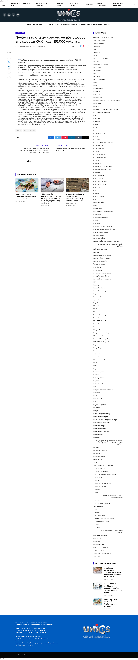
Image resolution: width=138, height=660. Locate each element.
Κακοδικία (96, 324)
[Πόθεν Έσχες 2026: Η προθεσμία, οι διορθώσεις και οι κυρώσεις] (26, 185)
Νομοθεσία (96, 381)
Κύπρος (95, 351)
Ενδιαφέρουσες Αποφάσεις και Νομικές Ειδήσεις (110, 245)
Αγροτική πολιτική (99, 40)
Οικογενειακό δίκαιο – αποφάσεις (103, 390)
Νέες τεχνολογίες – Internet (101, 378)
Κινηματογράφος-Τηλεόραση (102, 333)
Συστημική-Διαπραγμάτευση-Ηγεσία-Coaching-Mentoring (111, 496)
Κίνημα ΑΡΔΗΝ (98, 330)
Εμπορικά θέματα (60, 5)
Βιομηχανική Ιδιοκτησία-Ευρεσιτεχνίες (105, 109)
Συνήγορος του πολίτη (100, 486)
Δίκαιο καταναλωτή (99, 175)
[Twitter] (9, 62)
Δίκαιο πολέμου (98, 178)
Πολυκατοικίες (98, 435)
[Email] (9, 76)
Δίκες (95, 190)
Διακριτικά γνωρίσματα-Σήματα (103, 142)
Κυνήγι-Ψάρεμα (98, 348)
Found (2, 659)
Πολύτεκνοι (97, 438)
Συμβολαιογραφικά (99, 468)
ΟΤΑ (94, 402)
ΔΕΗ (94, 130)
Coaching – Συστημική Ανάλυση (103, 37)
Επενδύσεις (97, 267)
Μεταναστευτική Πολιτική (101, 360)
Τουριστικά (96, 512)
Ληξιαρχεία (97, 354)
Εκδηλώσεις (97, 214)
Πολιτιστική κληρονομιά (101, 432)
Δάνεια (95, 124)
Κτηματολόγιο (97, 345)
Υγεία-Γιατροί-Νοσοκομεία (101, 521)
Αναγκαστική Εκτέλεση (100, 58)
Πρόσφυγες (96, 447)
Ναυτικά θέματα (98, 372)
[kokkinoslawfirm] (69, 15)
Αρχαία (95, 82)
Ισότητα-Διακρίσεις (99, 315)
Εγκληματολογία (98, 202)
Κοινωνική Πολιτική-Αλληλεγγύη (103, 339)
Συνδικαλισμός (98, 477)
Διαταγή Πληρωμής (99, 154)
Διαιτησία (96, 139)
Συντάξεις (96, 492)
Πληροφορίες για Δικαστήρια (102, 414)
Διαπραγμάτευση (98, 148)
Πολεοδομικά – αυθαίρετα (101, 423)
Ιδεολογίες (96, 306)
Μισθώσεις (96, 363)
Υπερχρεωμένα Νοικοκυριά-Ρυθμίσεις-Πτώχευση (110, 531)
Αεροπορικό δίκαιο (99, 43)
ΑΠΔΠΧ (95, 73)
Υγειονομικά (97, 524)
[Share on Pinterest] (83, 46)
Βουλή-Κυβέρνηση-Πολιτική (102, 112)
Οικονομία (96, 393)
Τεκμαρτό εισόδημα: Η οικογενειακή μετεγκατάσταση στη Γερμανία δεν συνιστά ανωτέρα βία (75, 198)
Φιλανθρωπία (97, 538)
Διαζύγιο (96, 136)
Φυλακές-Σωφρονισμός (100, 547)
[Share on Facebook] (77, 46)
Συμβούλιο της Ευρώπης (101, 471)
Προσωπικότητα (98, 453)
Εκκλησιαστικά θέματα (100, 217)
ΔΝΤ (94, 199)
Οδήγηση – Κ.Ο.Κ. (98, 384)
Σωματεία (96, 500)
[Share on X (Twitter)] (80, 46)
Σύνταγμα (96, 489)
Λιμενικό (96, 357)
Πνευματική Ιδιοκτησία (100, 417)
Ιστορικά (96, 318)
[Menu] (4, 4)
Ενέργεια (96, 252)
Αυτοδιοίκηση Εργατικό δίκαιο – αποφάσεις (106, 100)
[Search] (134, 5)
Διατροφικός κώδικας (99, 157)
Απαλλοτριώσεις (98, 70)
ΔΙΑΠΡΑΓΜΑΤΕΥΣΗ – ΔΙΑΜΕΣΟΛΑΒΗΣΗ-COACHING (62, 25)
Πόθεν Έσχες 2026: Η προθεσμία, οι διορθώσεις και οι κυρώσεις (26, 196)
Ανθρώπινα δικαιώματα (100, 64)
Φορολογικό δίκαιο (30, 130)
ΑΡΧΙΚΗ (28, 25)
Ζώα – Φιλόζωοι (98, 297)
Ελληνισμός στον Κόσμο (100, 232)
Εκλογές (95, 220)
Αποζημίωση (89, 5)
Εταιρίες (96, 285)
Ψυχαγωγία (97, 556)
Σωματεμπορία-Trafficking (101, 503)
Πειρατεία (96, 408)
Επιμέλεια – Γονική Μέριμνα (102, 273)
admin (23, 46)
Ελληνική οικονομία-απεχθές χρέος (104, 229)
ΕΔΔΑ (95, 205)
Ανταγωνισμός (98, 67)
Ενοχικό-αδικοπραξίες (101, 5)
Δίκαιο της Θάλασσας (100, 181)
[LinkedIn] (9, 66)
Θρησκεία (96, 300)
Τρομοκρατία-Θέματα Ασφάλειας (103, 518)
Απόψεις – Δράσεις (99, 79)
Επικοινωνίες (97, 270)
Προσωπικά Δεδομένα (100, 450)
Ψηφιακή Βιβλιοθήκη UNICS (102, 553)
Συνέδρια (96, 480)
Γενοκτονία (96, 121)
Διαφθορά (96, 160)
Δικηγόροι (96, 193)
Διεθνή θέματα (98, 172)
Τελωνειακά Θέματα (99, 506)
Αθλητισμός (97, 46)
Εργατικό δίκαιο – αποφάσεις (42, 5)
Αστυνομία (96, 91)
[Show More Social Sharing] (87, 46)
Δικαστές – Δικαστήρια (100, 184)
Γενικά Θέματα (20, 32)
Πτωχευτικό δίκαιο (99, 456)
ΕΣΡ (94, 282)
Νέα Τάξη (96, 375)
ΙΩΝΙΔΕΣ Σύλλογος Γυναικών (102, 321)
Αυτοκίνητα (97, 103)
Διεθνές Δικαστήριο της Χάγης (102, 166)
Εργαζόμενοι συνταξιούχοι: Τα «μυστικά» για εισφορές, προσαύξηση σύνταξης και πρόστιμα (113, 572)
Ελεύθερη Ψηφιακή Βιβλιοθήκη (103, 226)
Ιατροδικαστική (98, 303)
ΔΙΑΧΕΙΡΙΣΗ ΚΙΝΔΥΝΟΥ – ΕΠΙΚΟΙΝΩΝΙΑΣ (90, 25)
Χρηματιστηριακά (98, 550)
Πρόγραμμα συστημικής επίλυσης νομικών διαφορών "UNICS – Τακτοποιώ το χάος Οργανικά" (109, 442)
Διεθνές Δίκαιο (97, 163)
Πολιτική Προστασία (99, 429)
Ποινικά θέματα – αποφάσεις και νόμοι (20, 5)
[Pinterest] (9, 71)
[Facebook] (9, 57)
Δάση (95, 127)
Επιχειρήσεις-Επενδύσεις (101, 276)
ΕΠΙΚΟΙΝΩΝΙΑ (108, 25)
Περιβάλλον (97, 411)
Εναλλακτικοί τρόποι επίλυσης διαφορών (106, 241)
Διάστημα (96, 151)
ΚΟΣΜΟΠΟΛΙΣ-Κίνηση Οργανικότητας (105, 342)
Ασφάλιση (96, 94)
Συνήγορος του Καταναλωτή (102, 483)
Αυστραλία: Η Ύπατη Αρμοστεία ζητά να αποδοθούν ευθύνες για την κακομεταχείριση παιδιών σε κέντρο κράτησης (34, 150)
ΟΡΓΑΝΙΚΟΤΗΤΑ (98, 399)
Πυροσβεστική (98, 459)
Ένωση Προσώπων (99, 264)
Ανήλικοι (96, 61)
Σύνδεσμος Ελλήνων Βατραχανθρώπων (105, 474)
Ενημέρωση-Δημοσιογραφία (102, 255)
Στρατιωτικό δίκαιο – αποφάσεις (103, 465)
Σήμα (95, 462)
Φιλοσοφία (96, 541)
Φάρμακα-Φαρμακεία (100, 535)
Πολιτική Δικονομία (99, 426)
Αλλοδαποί (96, 52)
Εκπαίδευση (97, 223)
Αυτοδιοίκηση (97, 97)
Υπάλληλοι (96, 527)
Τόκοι (95, 509)
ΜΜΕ (95, 366)
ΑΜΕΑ (95, 55)
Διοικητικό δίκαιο (98, 196)
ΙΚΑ (94, 312)
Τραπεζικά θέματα (99, 515)
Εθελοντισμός (97, 208)
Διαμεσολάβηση (98, 145)
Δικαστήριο (96, 187)
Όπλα (95, 396)
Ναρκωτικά (96, 369)
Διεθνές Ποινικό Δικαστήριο (101, 169)
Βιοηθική (96, 106)
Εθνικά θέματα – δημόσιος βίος (103, 211)
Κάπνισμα (96, 327)
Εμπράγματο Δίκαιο (74, 5)
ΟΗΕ (94, 387)
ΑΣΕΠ (95, 85)
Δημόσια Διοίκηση (99, 133)
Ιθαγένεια (96, 309)
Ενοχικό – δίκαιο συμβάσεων (118, 5)
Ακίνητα (18, 130)
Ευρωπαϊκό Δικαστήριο (100, 291)
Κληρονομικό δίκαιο (99, 336)
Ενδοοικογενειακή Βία (100, 249)
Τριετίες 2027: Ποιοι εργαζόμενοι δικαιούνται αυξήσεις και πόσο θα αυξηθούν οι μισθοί (113, 588)
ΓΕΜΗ (95, 115)
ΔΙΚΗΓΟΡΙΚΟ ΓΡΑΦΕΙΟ (39, 25)
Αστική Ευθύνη (98, 88)
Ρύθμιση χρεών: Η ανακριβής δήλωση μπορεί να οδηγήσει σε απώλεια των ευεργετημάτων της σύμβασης (51, 198)
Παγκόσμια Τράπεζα (99, 405)
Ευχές (95, 294)
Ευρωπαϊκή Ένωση (99, 288)
